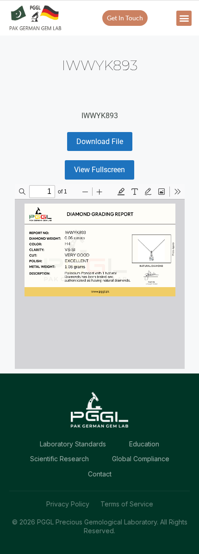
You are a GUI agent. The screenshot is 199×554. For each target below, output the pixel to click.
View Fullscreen (99, 169)
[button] (184, 18)
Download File (99, 141)
